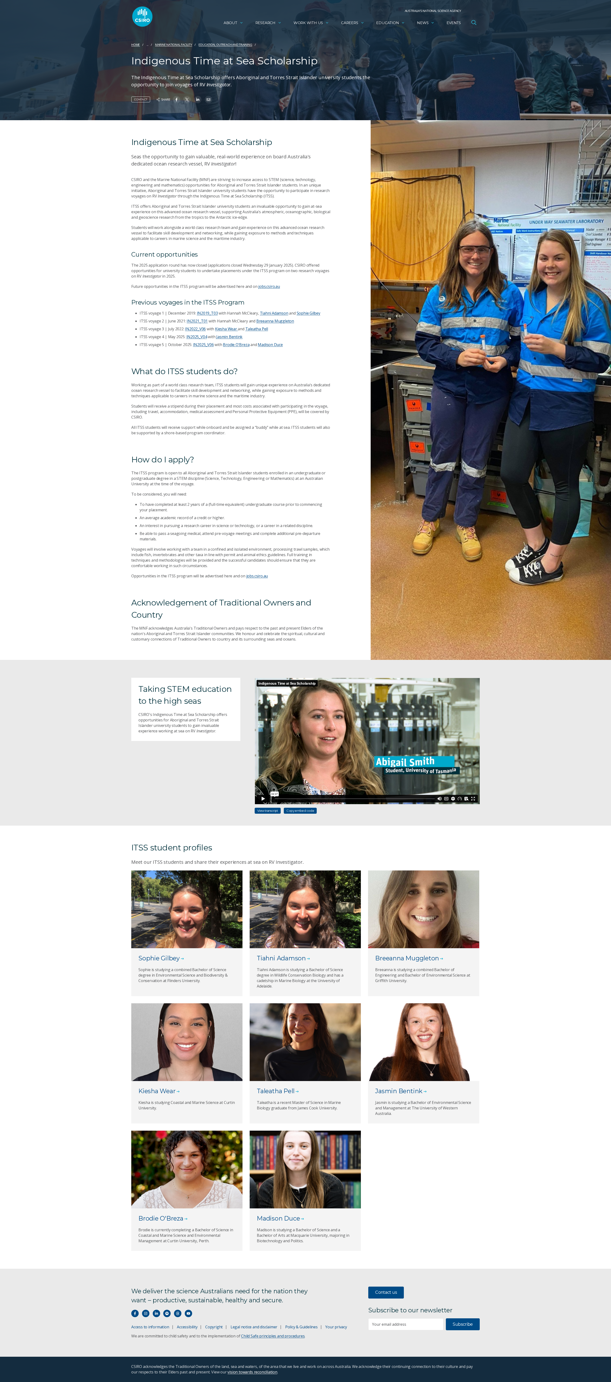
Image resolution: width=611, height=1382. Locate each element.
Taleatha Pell (256, 328)
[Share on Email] (208, 99)
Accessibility (187, 1327)
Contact (140, 99)
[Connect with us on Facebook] (135, 1313)
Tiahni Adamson (274, 313)
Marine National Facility (173, 44)
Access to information (150, 1327)
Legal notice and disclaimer (254, 1327)
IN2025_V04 (196, 336)
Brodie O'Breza (236, 344)
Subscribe (463, 1324)
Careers (349, 23)
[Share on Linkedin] (197, 99)
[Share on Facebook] (176, 99)
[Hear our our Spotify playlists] (167, 1313)
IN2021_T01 (197, 321)
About (230, 23)
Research (265, 23)
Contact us (386, 1292)
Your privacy (336, 1327)
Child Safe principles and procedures (273, 1336)
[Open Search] (474, 22)
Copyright (214, 1327)
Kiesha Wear (226, 328)
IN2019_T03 (207, 313)
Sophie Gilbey (308, 313)
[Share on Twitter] (187, 99)
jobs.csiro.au (269, 286)
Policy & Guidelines (301, 1327)
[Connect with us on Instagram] (145, 1313)
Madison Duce (270, 344)
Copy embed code (300, 811)
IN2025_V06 (203, 344)
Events (454, 23)
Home (135, 44)
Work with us (308, 23)
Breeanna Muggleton (275, 321)
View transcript (267, 811)
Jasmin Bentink (229, 336)
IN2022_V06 (195, 328)
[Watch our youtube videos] (188, 1313)
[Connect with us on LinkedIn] (156, 1313)
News (422, 23)
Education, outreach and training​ (225, 44)
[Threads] (177, 1313)
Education (387, 23)
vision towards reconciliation (252, 1372)
